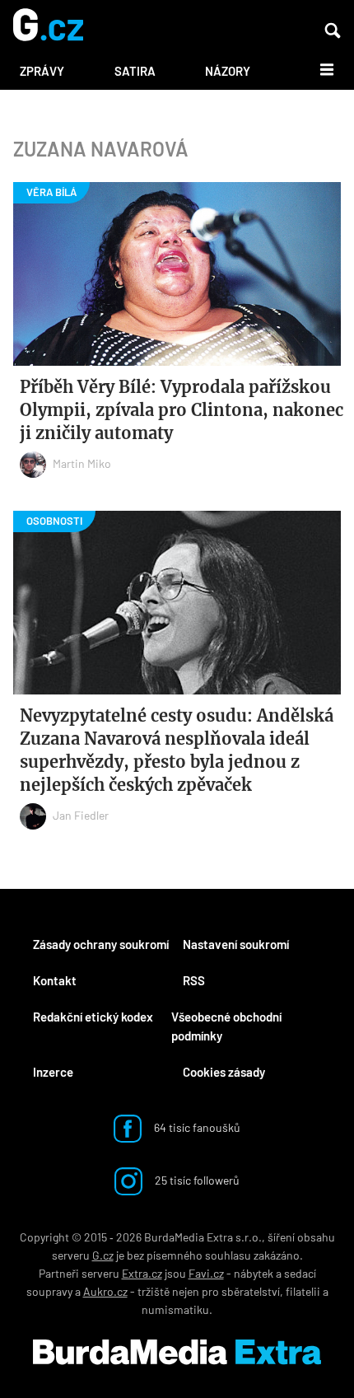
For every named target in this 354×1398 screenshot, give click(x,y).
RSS (194, 980)
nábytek (253, 1273)
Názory (227, 70)
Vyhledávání (332, 30)
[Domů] (48, 26)
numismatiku (175, 1309)
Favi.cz (206, 1273)
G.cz (103, 1255)
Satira (135, 70)
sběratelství (250, 1291)
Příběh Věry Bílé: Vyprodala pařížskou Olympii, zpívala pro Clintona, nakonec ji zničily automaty (181, 409)
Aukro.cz (105, 1291)
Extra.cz (142, 1273)
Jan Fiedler (81, 815)
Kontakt (55, 980)
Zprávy (42, 70)
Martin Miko (82, 463)
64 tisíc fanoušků (195, 1127)
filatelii (303, 1291)
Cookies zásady (224, 1071)
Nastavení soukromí (236, 944)
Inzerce (53, 1071)
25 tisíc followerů (196, 1180)
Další (317, 68)
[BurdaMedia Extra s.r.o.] (177, 1352)
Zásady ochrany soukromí (101, 944)
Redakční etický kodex (93, 1016)
